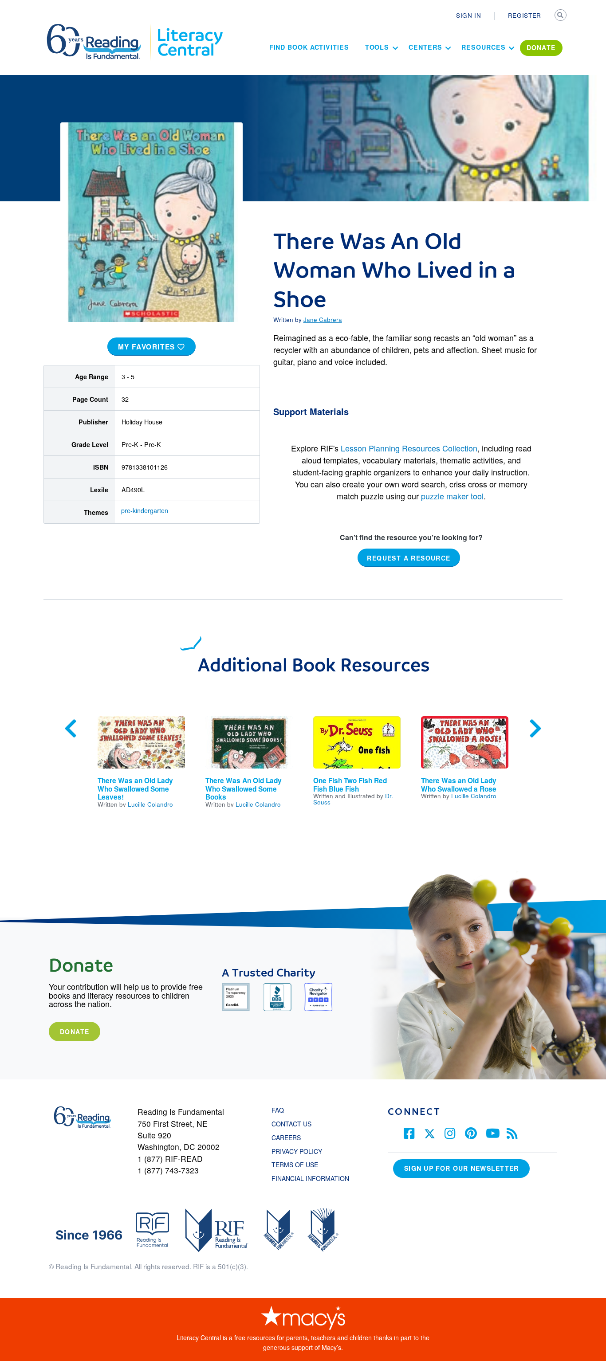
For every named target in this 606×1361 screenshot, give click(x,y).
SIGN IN (468, 15)
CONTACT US (294, 1123)
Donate (74, 1031)
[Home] (100, 28)
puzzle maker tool (452, 496)
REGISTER (524, 15)
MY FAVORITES (148, 347)
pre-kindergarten (144, 510)
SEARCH (561, 16)
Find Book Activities (309, 47)
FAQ (278, 1110)
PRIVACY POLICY (297, 1151)
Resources (483, 47)
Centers (425, 47)
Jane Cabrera (322, 319)
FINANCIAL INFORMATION (310, 1178)
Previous (70, 728)
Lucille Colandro (150, 804)
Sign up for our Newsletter (461, 1168)
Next (535, 728)
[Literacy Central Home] (190, 28)
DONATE (541, 47)
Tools (377, 47)
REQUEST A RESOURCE (408, 557)
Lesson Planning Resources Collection (409, 448)
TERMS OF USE (299, 1164)
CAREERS (286, 1137)
